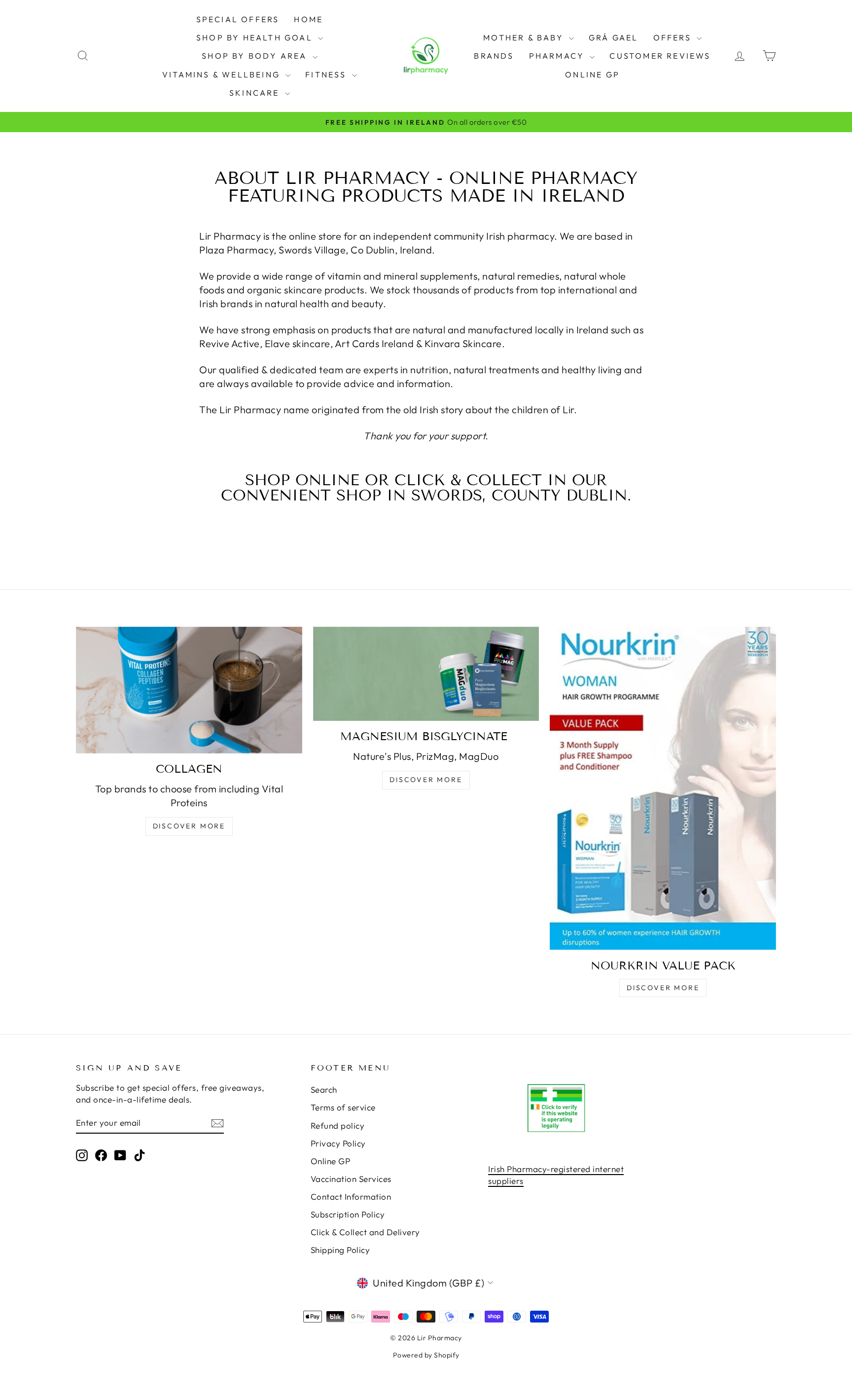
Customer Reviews (659, 56)
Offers (673, 37)
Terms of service (343, 1107)
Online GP (592, 74)
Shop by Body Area (256, 56)
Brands (494, 56)
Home (308, 19)
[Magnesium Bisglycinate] (426, 674)
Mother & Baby (525, 37)
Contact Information (351, 1196)
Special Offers (238, 19)
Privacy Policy (338, 1143)
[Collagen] (189, 690)
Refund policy (338, 1125)
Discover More (189, 826)
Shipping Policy (340, 1250)
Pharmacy (558, 56)
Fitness (327, 74)
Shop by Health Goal (256, 37)
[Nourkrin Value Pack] (663, 788)
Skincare (256, 93)
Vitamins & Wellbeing (222, 74)
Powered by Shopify (426, 1355)
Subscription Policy (348, 1214)
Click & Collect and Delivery (365, 1232)
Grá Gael (614, 37)
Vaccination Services (351, 1179)
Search (324, 1089)
